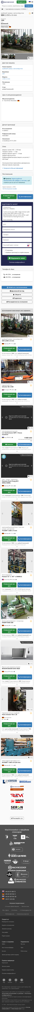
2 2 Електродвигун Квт (25, 910)
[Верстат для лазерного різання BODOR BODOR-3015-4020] (17, 653)
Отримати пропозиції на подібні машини (17, 252)
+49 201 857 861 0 (10, 894)
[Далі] (31, 44)
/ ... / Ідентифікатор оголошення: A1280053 (14, 9)
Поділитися (17, 298)
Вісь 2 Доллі (6, 910)
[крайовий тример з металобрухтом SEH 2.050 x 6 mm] (17, 325)
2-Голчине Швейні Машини (12, 906)
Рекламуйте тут (17, 818)
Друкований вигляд (17, 291)
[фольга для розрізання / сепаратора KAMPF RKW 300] (17, 607)
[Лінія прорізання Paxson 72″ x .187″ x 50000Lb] (17, 561)
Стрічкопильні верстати (23, 914)
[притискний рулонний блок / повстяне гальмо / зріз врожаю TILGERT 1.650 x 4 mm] (17, 513)
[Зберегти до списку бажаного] (30, 13)
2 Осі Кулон (14, 910)
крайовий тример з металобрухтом (12, 69)
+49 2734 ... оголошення (12, 274)
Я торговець (9, 250)
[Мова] (30, 1)
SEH (3, 74)
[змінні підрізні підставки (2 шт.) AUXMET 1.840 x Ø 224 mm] (17, 747)
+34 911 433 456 (10, 899)
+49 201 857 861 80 (10, 896)
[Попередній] (2, 44)
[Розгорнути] (17, 357)
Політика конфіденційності (17, 262)
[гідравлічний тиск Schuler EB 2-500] (17, 371)
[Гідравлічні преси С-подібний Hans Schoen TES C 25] (17, 699)
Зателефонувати (26, 196)
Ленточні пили (25, 906)
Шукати (29, 6)
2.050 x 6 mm (6, 79)
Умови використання (16, 1008)
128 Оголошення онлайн (9, 189)
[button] (32, 1)
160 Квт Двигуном (9, 914)
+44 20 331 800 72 (10, 891)
